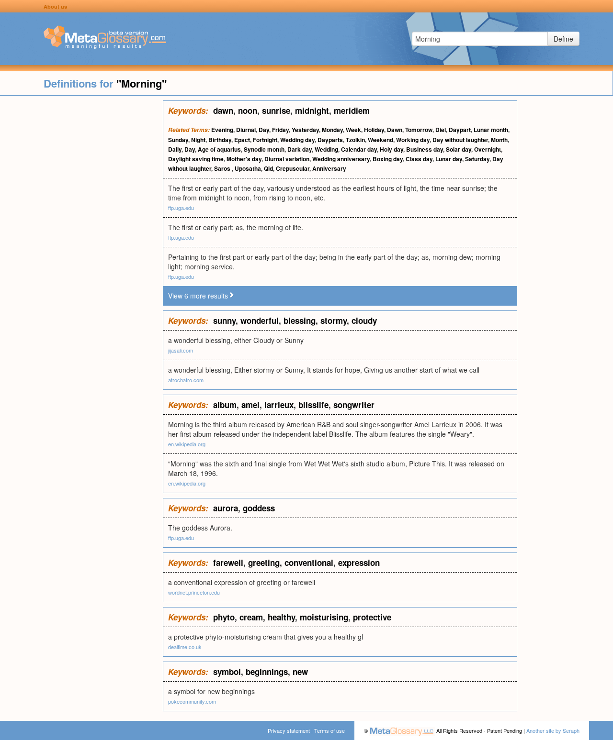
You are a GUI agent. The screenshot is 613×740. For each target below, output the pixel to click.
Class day (419, 159)
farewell (228, 562)
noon (247, 110)
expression (359, 562)
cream (251, 617)
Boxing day (388, 159)
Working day (413, 139)
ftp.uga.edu (181, 207)
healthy (281, 617)
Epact (242, 139)
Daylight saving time (196, 159)
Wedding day (297, 139)
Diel (440, 129)
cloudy (364, 320)
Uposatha (248, 168)
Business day (424, 149)
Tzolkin (355, 139)
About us (55, 6)
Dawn (394, 129)
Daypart (460, 129)
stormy (333, 320)
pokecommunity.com (192, 701)
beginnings (267, 671)
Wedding (326, 149)
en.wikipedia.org (186, 444)
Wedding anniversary (341, 159)
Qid (268, 168)
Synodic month (264, 149)
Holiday (374, 129)
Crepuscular (292, 168)
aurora (225, 508)
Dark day (299, 149)
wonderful (259, 320)
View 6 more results (198, 295)
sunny (224, 320)
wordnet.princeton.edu (194, 592)
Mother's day (244, 159)
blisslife (313, 404)
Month (499, 139)
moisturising (324, 617)
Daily (175, 149)
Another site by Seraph (552, 730)
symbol (227, 671)
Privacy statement (289, 730)
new (300, 671)
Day (264, 129)
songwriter (354, 404)
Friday (280, 129)
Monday (332, 129)
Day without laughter (460, 139)
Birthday (219, 139)
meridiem (352, 110)
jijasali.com (180, 350)
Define (563, 39)
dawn (223, 110)
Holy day (391, 149)
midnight (312, 110)
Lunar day (448, 159)
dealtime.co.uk (185, 647)
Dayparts (330, 139)
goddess (259, 508)
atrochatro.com (186, 380)
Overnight (487, 149)
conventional (308, 562)
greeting (264, 562)
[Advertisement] (81, 243)
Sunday (178, 139)
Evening (222, 129)
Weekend (380, 139)
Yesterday (305, 129)
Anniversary (329, 168)
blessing (300, 320)
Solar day (458, 149)
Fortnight (265, 139)
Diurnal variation (286, 159)
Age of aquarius (219, 149)
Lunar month (491, 129)
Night (198, 139)
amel (250, 404)
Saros (223, 168)
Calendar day (359, 149)
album (225, 404)
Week (353, 129)
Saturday (477, 159)
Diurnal (246, 129)
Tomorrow (418, 129)
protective (372, 617)
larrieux (279, 404)
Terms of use (329, 730)
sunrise (276, 110)
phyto (224, 617)
